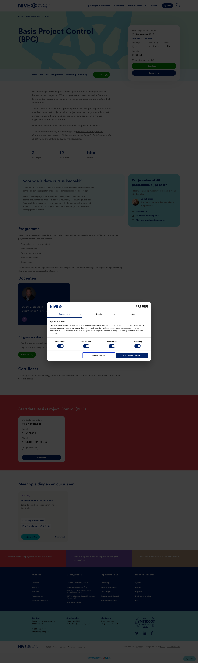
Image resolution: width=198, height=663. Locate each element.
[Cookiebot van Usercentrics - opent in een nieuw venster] (138, 306)
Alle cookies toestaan (131, 355)
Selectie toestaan (98, 355)
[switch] (86, 346)
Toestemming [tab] (64, 314)
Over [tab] (133, 314)
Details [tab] (99, 314)
